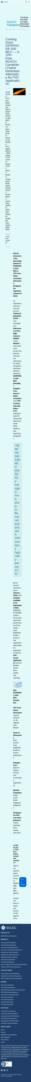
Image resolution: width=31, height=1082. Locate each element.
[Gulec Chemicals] (4, 2)
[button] (26, 2)
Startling (7, 1076)
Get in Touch (23, 882)
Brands (11, 1076)
